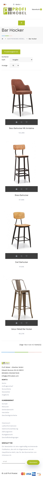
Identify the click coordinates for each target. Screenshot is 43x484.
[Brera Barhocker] (21, 163)
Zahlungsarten (7, 432)
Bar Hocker (33, 39)
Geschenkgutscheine (9, 415)
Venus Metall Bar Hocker (21, 329)
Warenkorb (37, 9)
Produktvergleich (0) (11, 52)
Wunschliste (6, 389)
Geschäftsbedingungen (10, 437)
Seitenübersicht (8, 409)
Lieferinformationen (9, 426)
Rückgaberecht (7, 434)
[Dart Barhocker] (21, 230)
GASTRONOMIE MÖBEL (16, 39)
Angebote (5, 395)
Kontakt (5, 404)
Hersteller (5, 412)
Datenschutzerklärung (10, 429)
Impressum (6, 423)
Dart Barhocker (21, 262)
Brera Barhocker (21, 195)
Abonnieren (33, 462)
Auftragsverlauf (7, 386)
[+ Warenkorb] (16, 122)
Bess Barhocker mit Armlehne (21, 128)
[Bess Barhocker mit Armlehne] (21, 96)
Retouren (5, 407)
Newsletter (6, 392)
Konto (4, 383)
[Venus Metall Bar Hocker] (21, 297)
